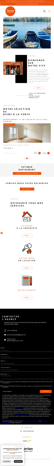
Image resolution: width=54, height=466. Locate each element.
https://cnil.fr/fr (19, 408)
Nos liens (37, 459)
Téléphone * (6, 367)
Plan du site (40, 458)
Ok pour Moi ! (18, 461)
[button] (25, 158)
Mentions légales (46, 458)
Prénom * (4, 354)
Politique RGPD (42, 459)
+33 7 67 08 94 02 (12, 330)
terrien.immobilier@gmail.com (16, 335)
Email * (4, 361)
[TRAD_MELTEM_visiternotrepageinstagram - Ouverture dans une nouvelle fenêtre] (2, 233)
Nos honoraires (34, 458)
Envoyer (46, 391)
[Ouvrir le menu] (49, 11)
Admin (33, 459)
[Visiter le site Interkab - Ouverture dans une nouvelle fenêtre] (27, 440)
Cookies (47, 459)
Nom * (3, 347)
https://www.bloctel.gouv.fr (22, 414)
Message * (5, 374)
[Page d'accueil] (10, 11)
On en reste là (18, 446)
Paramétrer (7, 461)
